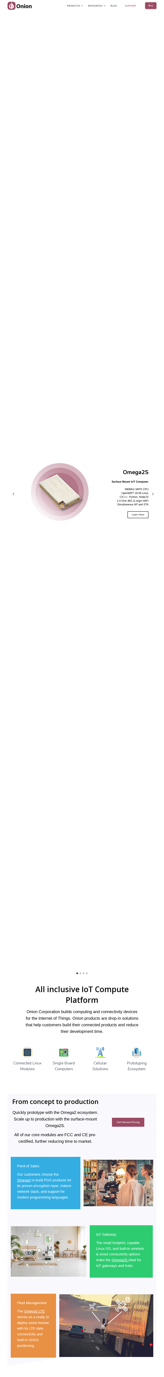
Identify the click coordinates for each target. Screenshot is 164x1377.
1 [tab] (77, 973)
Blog (114, 5)
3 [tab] (83, 973)
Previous (12, 494)
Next (151, 494)
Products (73, 5)
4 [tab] (86, 973)
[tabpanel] (82, 494)
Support (130, 5)
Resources (95, 5)
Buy (150, 5)
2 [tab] (80, 973)
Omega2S (119, 1260)
